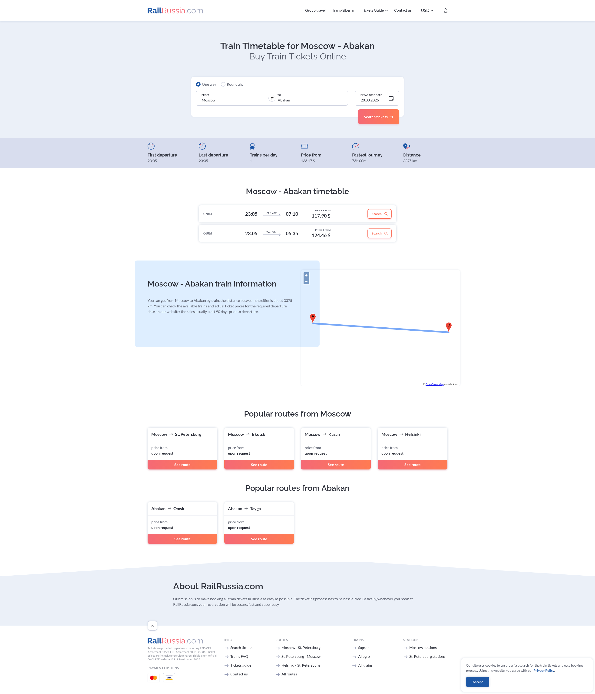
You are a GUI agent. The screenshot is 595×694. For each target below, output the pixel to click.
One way (209, 84)
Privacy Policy (544, 670)
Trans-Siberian (343, 10)
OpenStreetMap (434, 384)
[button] (427, 10)
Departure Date (371, 95)
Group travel (315, 10)
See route (182, 464)
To (279, 95)
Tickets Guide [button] (373, 10)
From (205, 95)
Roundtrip (235, 84)
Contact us (403, 10)
